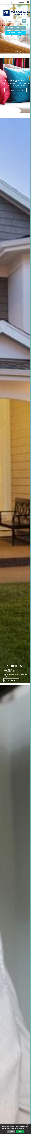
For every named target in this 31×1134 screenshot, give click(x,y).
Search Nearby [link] (16, 33)
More (17, 49)
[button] (28, 2)
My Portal (21, 2)
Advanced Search (16, 27)
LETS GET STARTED (10, 680)
